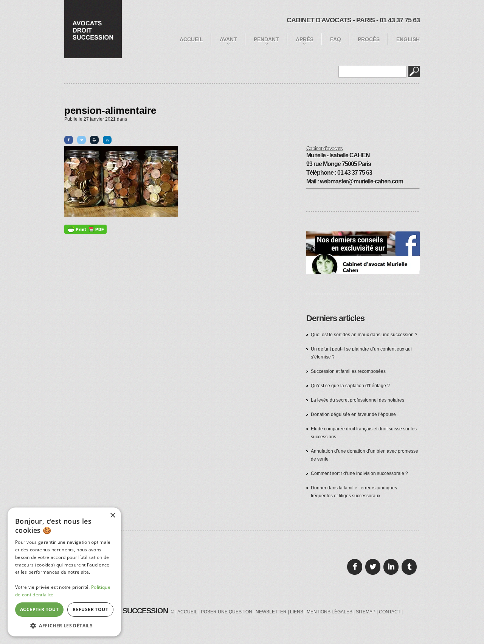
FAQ (335, 39)
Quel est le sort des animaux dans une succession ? (364, 334)
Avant (228, 39)
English (408, 39)
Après (304, 39)
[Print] (94, 140)
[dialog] (64, 571)
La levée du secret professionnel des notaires (357, 400)
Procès (369, 39)
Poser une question (226, 612)
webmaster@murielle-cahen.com (361, 181)
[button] (64, 625)
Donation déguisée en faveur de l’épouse (353, 414)
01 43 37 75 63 (400, 20)
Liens (296, 612)
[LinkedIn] (391, 567)
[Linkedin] (107, 140)
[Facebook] (68, 140)
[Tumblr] (409, 567)
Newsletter (271, 612)
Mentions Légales (329, 612)
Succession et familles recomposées (348, 371)
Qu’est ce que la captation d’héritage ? (350, 385)
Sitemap (365, 612)
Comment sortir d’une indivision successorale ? (359, 473)
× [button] (112, 515)
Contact (389, 612)
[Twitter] (81, 140)
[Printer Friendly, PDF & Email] (85, 229)
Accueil (191, 39)
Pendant (266, 39)
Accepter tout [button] (39, 609)
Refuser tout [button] (90, 609)
